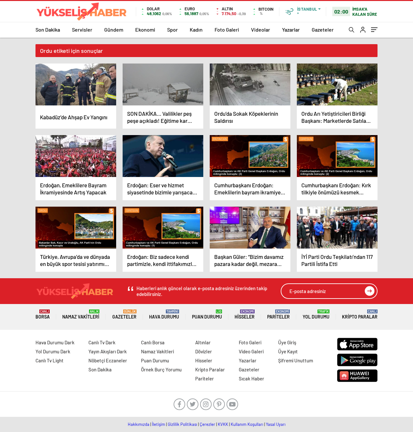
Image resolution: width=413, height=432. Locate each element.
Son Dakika (47, 29)
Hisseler (245, 314)
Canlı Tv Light (49, 360)
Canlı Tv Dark (102, 342)
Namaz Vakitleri (80, 314)
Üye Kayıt (288, 351)
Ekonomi (145, 29)
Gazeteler (323, 29)
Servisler (82, 29)
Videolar (260, 29)
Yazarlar (291, 29)
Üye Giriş (287, 342)
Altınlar (203, 342)
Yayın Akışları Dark (107, 351)
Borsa (42, 314)
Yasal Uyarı (276, 424)
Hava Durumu (164, 314)
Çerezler (207, 424)
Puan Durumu (207, 314)
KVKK (223, 424)
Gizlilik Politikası (182, 424)
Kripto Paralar (360, 314)
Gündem (113, 29)
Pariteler (278, 314)
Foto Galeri (227, 29)
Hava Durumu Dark (55, 342)
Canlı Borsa (153, 342)
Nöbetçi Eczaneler (107, 360)
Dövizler (203, 351)
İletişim (158, 424)
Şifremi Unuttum (295, 360)
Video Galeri (251, 351)
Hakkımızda (138, 424)
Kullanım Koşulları (247, 424)
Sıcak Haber (251, 378)
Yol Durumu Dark (52, 351)
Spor (172, 29)
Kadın (196, 29)
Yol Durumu (316, 314)
